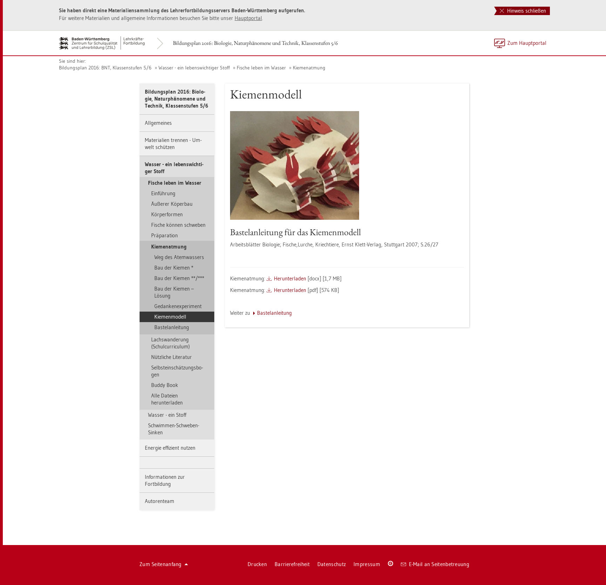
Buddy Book (164, 385)
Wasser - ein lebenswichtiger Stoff (194, 67)
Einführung (163, 193)
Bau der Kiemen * (173, 267)
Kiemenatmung (309, 67)
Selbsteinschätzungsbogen (177, 371)
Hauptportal (248, 18)
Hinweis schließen (526, 10)
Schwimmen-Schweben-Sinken (173, 429)
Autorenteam (159, 501)
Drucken (257, 564)
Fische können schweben (178, 225)
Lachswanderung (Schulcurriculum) (170, 343)
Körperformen (167, 214)
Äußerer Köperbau (172, 203)
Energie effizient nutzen (170, 447)
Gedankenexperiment (178, 306)
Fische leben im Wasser (261, 67)
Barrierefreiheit (292, 564)
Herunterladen (290, 278)
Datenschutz (331, 564)
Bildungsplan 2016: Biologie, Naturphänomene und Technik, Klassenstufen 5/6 (255, 43)
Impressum (367, 564)
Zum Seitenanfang (161, 564)
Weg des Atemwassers (179, 257)
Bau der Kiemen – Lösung (174, 292)
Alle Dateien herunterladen (167, 399)
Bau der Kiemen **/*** (179, 278)
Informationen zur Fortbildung (165, 480)
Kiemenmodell (170, 316)
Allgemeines (158, 123)
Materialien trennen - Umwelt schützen (173, 143)
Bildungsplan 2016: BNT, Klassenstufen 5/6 (105, 67)
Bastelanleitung (171, 327)
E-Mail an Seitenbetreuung (439, 564)
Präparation (164, 235)
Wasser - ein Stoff (167, 414)
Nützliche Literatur (171, 357)
